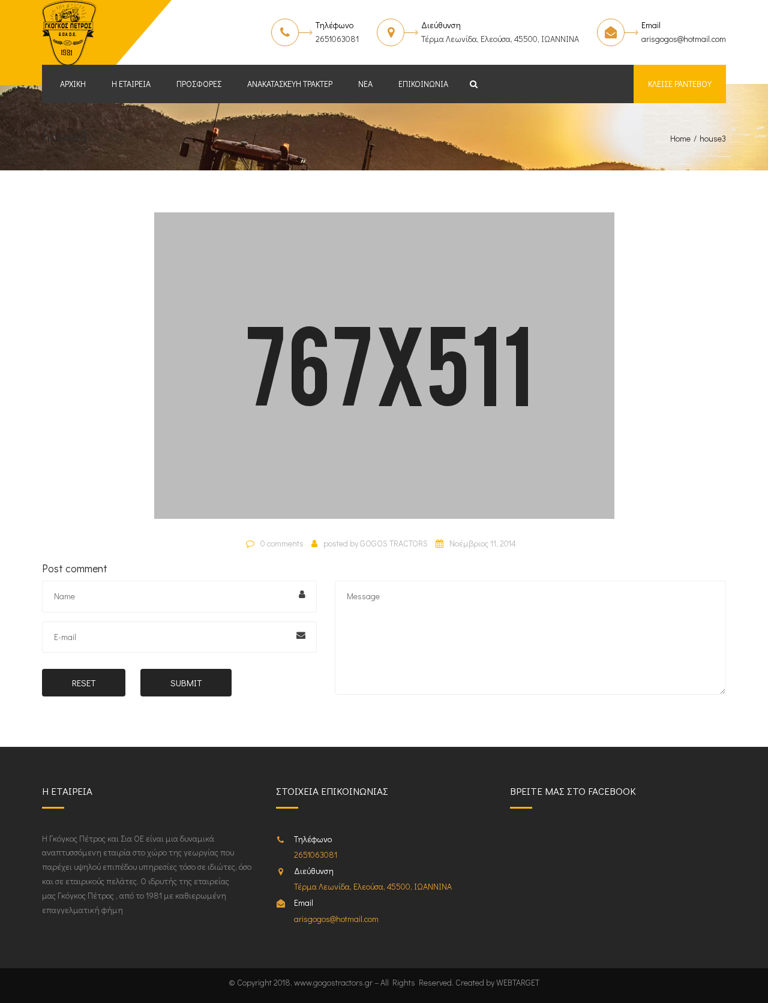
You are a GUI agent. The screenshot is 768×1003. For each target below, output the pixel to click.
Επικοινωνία (423, 83)
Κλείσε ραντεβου (680, 83)
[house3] (384, 370)
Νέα (365, 83)
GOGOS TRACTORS (394, 543)
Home (680, 138)
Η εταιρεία (131, 83)
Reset (83, 683)
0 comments (282, 543)
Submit (186, 683)
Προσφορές (198, 83)
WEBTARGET (517, 982)
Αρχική (73, 83)
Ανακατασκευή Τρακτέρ (289, 83)
